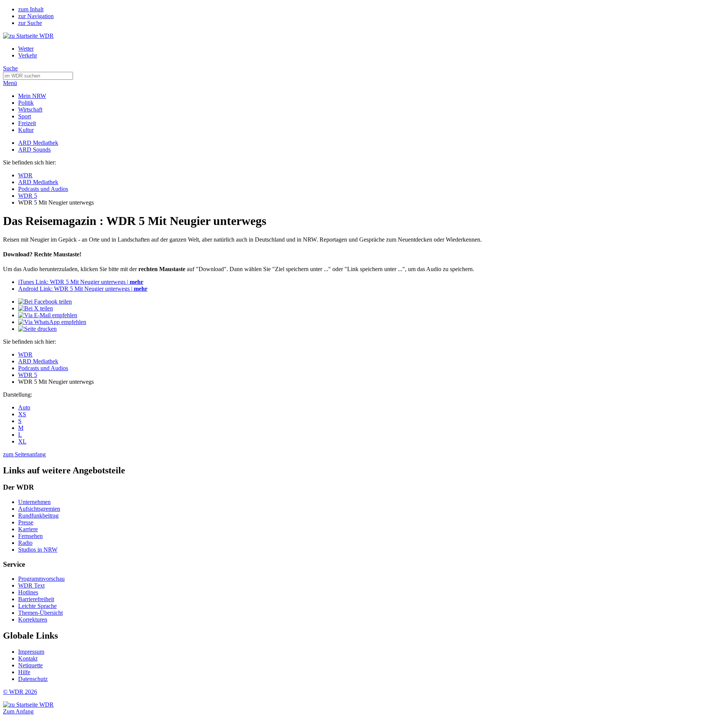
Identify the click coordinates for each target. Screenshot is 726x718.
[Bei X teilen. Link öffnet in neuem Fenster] (35, 308)
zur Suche (30, 23)
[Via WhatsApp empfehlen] (52, 322)
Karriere (28, 529)
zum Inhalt (30, 9)
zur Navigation (36, 16)
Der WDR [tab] (18, 487)
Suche (10, 68)
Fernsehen (30, 536)
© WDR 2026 (20, 692)
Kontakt (27, 658)
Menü (10, 83)
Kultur (26, 130)
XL (22, 441)
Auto (24, 407)
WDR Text (31, 585)
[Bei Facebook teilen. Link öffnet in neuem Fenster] (45, 301)
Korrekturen (32, 619)
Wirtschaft (30, 109)
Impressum (31, 651)
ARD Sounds (34, 149)
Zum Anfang (18, 711)
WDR (25, 175)
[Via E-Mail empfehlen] (47, 315)
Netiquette (30, 665)
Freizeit (27, 123)
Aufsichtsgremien (39, 509)
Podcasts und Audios (43, 189)
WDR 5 (27, 195)
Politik (26, 102)
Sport (24, 116)
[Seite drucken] (37, 329)
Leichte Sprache (37, 606)
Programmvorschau (41, 578)
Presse (25, 522)
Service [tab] (14, 564)
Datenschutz (33, 679)
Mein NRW (32, 96)
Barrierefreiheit (36, 599)
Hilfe (24, 672)
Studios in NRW (37, 549)
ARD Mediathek (38, 143)
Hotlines (28, 592)
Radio (25, 543)
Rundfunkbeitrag (38, 515)
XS (22, 414)
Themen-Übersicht (40, 612)
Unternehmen (34, 502)
